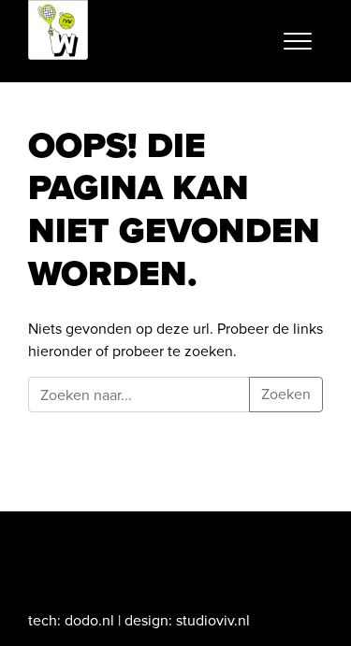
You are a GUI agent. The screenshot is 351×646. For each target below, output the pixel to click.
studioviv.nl (213, 620)
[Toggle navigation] (297, 41)
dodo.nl (89, 620)
